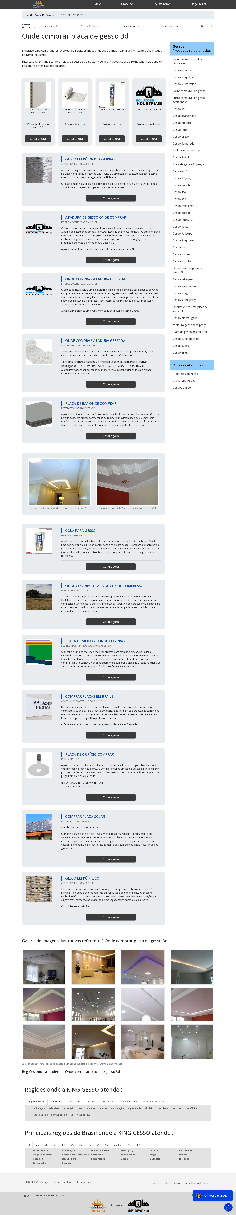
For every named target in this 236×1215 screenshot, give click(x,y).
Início (155, 1183)
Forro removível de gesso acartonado (189, 100)
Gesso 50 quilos (183, 77)
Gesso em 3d (51, 26)
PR (63, 1144)
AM (129, 1144)
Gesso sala (207, 26)
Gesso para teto (183, 185)
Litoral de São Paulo (153, 1101)
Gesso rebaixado (183, 206)
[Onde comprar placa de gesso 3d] (38, 95)
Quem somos (163, 4)
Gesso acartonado (184, 116)
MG (37, 1144)
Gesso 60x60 (181, 346)
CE (106, 1144)
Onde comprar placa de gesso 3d (188, 270)
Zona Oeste (74, 1101)
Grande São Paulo (128, 1101)
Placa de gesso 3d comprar (190, 332)
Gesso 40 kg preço (185, 300)
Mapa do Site (199, 1183)
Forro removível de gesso (189, 91)
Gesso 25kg (180, 353)
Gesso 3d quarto (183, 240)
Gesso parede (182, 213)
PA (138, 1144)
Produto (127, 4)
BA (98, 1144)
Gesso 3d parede (90, 26)
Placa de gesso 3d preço (188, 164)
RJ (29, 1144)
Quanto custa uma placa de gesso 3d (190, 309)
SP (55, 1144)
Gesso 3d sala (181, 157)
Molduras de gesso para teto (191, 150)
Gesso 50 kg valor (184, 84)
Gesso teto (180, 130)
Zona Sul (90, 1101)
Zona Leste (107, 1101)
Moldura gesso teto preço (189, 325)
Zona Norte (56, 1101)
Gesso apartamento (186, 286)
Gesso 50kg (180, 293)
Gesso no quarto (183, 254)
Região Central (36, 1101)
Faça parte (199, 4)
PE (89, 1144)
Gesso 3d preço (183, 178)
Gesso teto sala (183, 220)
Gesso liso (179, 192)
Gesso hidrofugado (185, 318)
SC (72, 1144)
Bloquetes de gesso (185, 374)
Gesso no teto (182, 123)
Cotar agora (38, 139)
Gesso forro (180, 247)
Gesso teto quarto (184, 279)
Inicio (97, 4)
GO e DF (118, 1144)
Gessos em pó (182, 387)
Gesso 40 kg (180, 226)
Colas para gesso (184, 381)
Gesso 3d (179, 109)
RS (80, 1144)
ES (46, 1144)
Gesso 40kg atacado (186, 339)
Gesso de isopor (183, 233)
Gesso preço (181, 136)
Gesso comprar (170, 26)
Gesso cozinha (130, 26)
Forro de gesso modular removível (188, 61)
